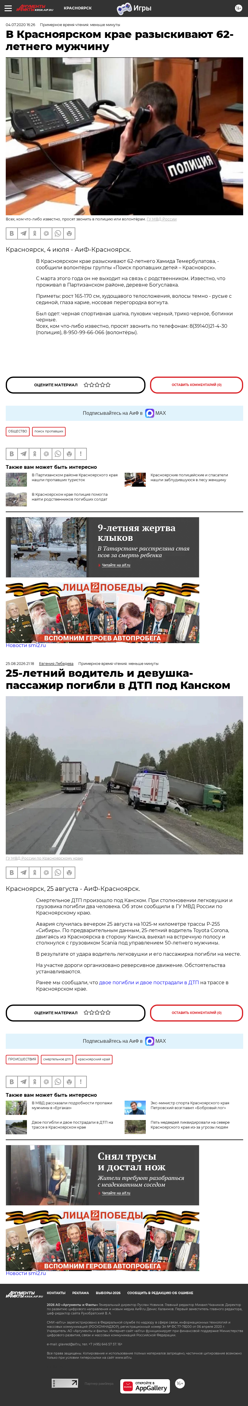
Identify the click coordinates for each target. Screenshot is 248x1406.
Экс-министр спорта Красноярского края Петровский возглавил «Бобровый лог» (190, 1105)
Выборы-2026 (108, 1293)
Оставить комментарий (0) (197, 385)
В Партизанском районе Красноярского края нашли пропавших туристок (75, 477)
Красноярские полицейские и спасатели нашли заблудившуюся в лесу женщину (189, 477)
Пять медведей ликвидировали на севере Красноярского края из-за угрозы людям (190, 1124)
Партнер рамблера (99, 1383)
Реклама (80, 1293)
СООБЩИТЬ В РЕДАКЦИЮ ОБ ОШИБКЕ (160, 1293)
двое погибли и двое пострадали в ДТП (149, 982)
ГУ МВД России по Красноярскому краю (44, 858)
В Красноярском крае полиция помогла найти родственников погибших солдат (70, 497)
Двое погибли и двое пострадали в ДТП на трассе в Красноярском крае (72, 1124)
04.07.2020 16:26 (20, 24)
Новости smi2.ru (26, 645)
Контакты (56, 1293)
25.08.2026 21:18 (20, 663)
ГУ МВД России (162, 219)
